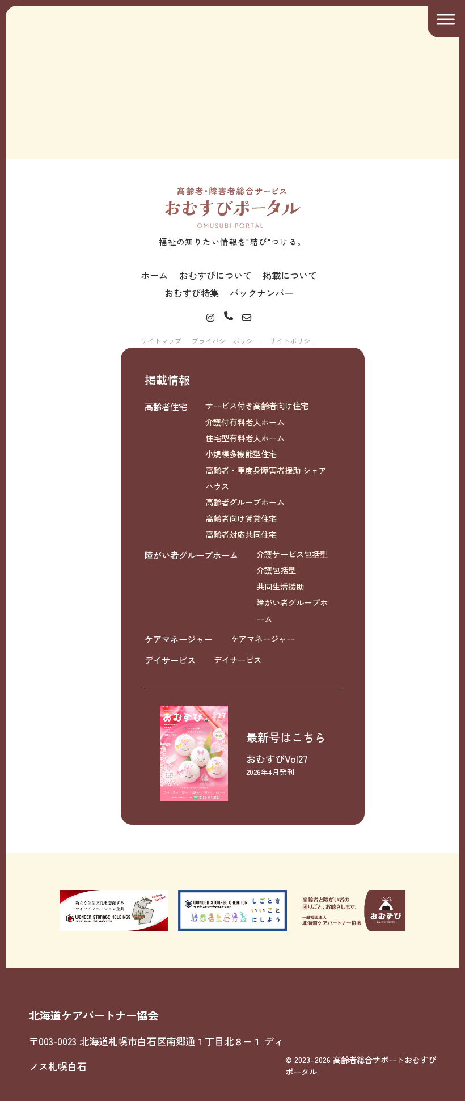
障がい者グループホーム (191, 555)
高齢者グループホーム (245, 502)
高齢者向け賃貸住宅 (241, 518)
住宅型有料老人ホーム (245, 438)
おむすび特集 (191, 292)
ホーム (154, 275)
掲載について (290, 275)
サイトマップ (161, 340)
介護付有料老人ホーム (245, 422)
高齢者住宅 (166, 406)
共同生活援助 (280, 586)
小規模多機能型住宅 (241, 453)
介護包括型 (276, 570)
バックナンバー (261, 292)
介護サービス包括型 (292, 554)
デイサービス (170, 659)
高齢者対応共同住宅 (241, 534)
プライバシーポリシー (226, 340)
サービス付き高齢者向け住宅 (256, 405)
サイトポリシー (293, 340)
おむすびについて (215, 275)
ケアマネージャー (179, 638)
